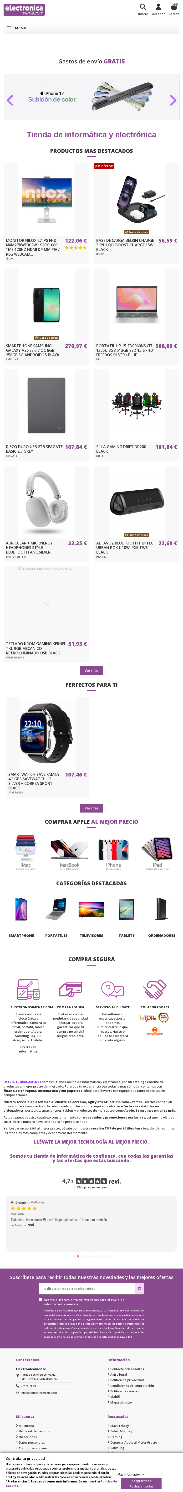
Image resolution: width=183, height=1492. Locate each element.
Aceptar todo (142, 1481)
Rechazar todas (141, 1486)
